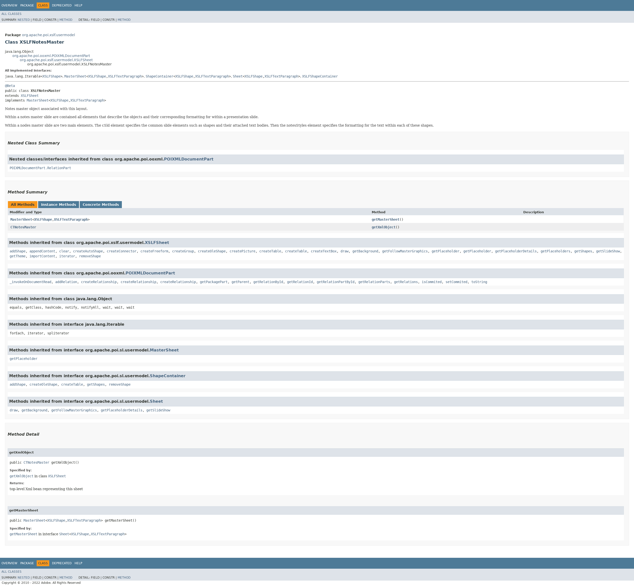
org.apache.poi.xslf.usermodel (48, 35)
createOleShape (212, 251)
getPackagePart (214, 282)
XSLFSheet (30, 96)
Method (65, 20)
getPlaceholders (555, 251)
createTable (270, 251)
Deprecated (62, 5)
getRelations (406, 282)
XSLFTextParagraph (125, 76)
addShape (18, 251)
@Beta (10, 86)
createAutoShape (88, 251)
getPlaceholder (445, 251)
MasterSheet (75, 76)
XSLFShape (51, 76)
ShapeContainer (159, 76)
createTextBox (324, 251)
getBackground (365, 251)
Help (78, 5)
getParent (240, 282)
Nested (24, 20)
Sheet (238, 76)
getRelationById (268, 282)
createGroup (183, 251)
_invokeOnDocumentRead (30, 282)
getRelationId (300, 282)
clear (64, 251)
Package (27, 5)
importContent (42, 256)
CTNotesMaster (23, 227)
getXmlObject (384, 227)
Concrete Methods (101, 205)
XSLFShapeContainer (320, 76)
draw (344, 251)
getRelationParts (374, 282)
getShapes (583, 251)
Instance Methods (58, 205)
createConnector (121, 251)
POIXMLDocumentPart (188, 159)
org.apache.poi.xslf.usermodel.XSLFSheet (56, 60)
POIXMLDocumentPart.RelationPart (40, 168)
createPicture (242, 251)
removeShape (90, 256)
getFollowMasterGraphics (405, 251)
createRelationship (99, 282)
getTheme (18, 256)
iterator (67, 256)
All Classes (11, 14)
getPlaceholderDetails (516, 251)
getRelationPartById (335, 282)
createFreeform (154, 251)
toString (479, 282)
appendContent (42, 251)
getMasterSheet (385, 219)
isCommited (432, 282)
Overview (9, 5)
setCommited (456, 282)
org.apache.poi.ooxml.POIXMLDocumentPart (51, 56)
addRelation (66, 282)
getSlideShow (608, 251)
